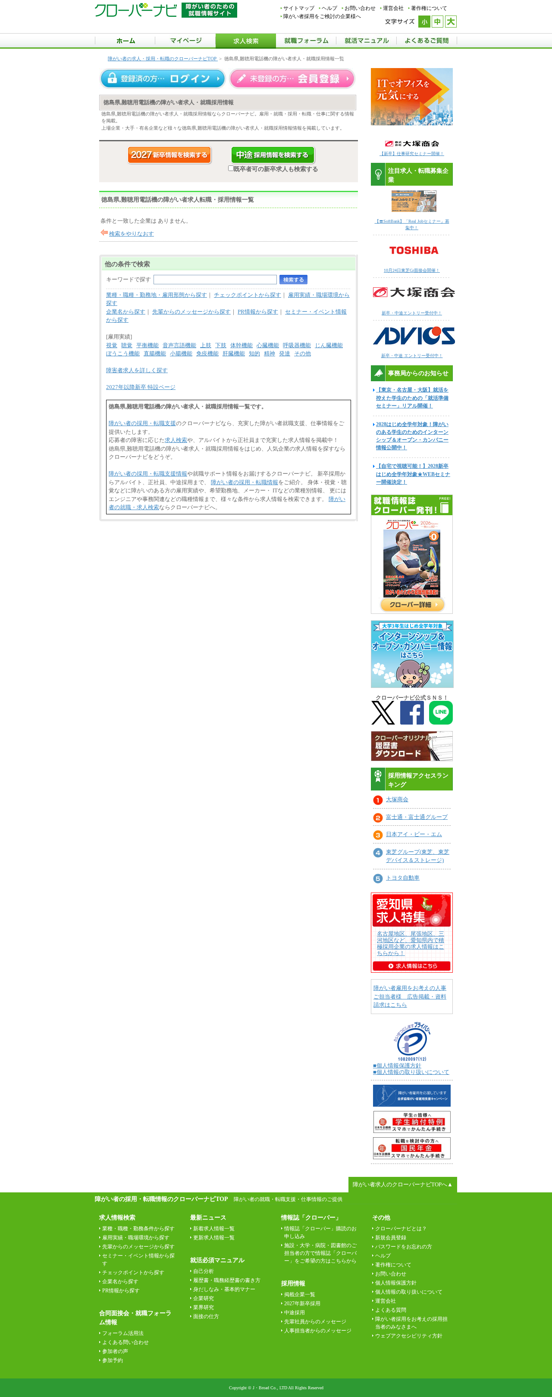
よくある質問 (390, 1310)
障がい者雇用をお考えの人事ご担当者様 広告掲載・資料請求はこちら (409, 996)
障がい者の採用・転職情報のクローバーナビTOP (161, 1198)
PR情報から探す (258, 311)
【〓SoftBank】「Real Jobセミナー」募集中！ (412, 224)
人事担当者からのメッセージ (317, 1331)
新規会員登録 (390, 1238)
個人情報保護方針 (396, 1283)
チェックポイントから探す (247, 295)
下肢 (220, 345)
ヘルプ (329, 8)
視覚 (111, 345)
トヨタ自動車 (403, 877)
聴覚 (126, 345)
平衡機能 (147, 345)
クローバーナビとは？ (401, 1229)
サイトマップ (298, 8)
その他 (302, 353)
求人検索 (176, 440)
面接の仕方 (206, 1316)
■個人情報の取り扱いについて (411, 1072)
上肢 (205, 345)
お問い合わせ (360, 8)
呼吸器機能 (297, 345)
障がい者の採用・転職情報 (244, 482)
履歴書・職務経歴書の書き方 (226, 1280)
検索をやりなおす (131, 233)
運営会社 (393, 8)
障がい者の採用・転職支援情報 (148, 473)
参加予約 (112, 1360)
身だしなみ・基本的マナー (224, 1289)
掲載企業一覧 (299, 1294)
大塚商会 (397, 799)
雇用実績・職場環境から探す (135, 1238)
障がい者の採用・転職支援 (142, 423)
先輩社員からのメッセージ (315, 1322)
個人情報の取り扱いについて (408, 1292)
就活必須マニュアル (217, 1260)
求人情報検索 (117, 1217)
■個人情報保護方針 (397, 1065)
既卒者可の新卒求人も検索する (276, 168)
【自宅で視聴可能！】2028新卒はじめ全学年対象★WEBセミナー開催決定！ (413, 474)
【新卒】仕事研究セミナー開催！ (412, 153)
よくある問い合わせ (125, 1342)
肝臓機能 (234, 353)
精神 (269, 353)
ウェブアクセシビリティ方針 (408, 1336)
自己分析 (203, 1271)
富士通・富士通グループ (417, 817)
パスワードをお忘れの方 (403, 1247)
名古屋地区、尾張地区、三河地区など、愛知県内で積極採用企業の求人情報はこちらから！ (410, 943)
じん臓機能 (329, 345)
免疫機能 (207, 353)
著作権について (429, 8)
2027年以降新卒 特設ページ (141, 387)
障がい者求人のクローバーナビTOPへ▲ (403, 1184)
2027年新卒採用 (302, 1304)
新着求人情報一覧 (214, 1229)
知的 (254, 353)
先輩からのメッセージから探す (191, 311)
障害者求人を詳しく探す (137, 370)
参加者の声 (115, 1351)
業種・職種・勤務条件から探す (138, 1229)
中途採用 (294, 1313)
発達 (284, 353)
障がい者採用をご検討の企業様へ (322, 16)
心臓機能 (268, 345)
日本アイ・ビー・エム (414, 834)
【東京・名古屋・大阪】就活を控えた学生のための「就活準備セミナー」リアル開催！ (412, 397)
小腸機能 (181, 353)
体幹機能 (241, 345)
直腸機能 (155, 353)
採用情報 (293, 1283)
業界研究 (203, 1307)
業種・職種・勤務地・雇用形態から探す (156, 295)
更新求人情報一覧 (214, 1238)
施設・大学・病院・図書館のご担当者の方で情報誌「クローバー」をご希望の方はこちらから (320, 1253)
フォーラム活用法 (123, 1333)
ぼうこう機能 (123, 353)
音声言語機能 (179, 345)
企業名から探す (125, 311)
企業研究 (203, 1298)
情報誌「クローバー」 (311, 1217)
